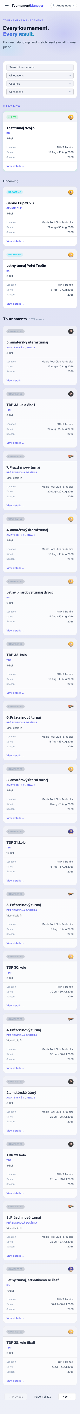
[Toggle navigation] (6, 5)
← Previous (16, 1396)
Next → (67, 1396)
